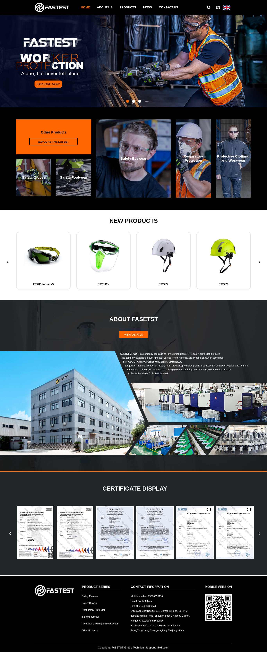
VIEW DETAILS (133, 334)
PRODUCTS (127, 7)
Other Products (90, 630)
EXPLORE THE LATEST (53, 141)
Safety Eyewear (90, 596)
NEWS (147, 7)
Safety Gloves (89, 603)
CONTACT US (168, 7)
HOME (85, 7)
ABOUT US (104, 7)
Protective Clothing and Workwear (100, 623)
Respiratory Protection (94, 610)
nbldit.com (163, 647)
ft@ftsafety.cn (145, 601)
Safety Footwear (90, 616)
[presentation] (8, 261)
